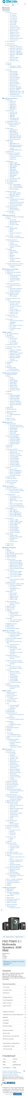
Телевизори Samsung (15, 275)
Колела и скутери (14, 823)
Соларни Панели (11, 700)
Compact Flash (13, 535)
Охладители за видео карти (14, 123)
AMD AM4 (12, 115)
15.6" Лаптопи (13, 16)
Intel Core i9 (13, 104)
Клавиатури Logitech (15, 395)
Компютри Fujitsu (14, 57)
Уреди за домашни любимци (14, 796)
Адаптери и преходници (13, 892)
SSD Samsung (13, 170)
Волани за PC (13, 469)
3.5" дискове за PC (14, 496)
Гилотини (9, 730)
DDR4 (11, 142)
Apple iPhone (13, 250)
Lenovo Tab (13, 220)
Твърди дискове (11, 494)
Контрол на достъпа (12, 695)
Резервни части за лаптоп (16, 38)
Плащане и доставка (7, 1071)
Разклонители (10, 697)
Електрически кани (14, 761)
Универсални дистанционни (14, 272)
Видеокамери (10, 270)
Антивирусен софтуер (15, 66)
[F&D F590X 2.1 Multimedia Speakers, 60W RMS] (14, 923)
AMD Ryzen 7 (13, 107)
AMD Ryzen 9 (13, 109)
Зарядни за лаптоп (14, 32)
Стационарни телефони (13, 739)
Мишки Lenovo (13, 386)
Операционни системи (15, 67)
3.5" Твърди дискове (12, 180)
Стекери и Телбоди (11, 701)
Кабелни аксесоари (12, 902)
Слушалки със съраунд (16, 455)
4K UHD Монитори (14, 94)
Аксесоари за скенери (15, 682)
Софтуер (9, 64)
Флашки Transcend (14, 530)
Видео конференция (15, 414)
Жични (11, 377)
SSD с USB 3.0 (13, 510)
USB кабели (10, 890)
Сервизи (15, 1071)
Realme (12, 256)
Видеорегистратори (15, 869)
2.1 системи (13, 340)
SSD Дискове (10, 161)
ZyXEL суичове (13, 599)
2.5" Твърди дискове (12, 181)
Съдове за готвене (14, 847)
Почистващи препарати (13, 880)
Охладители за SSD (15, 178)
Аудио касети (10, 543)
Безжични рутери (11, 559)
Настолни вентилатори (12, 784)
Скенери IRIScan (14, 680)
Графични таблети (11, 420)
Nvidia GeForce (14, 130)
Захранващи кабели (12, 900)
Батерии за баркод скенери (17, 719)
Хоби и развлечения (12, 820)
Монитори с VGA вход (15, 86)
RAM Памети (10, 140)
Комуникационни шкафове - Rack (15, 583)
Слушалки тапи (14, 360)
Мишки (8, 376)
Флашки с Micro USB (15, 523)
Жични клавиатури (14, 400)
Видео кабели (10, 897)
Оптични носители (14, 492)
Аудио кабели (10, 895)
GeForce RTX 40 (14, 133)
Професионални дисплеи (13, 283)
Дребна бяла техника (12, 802)
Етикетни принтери (11, 646)
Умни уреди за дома (12, 794)
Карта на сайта (6, 1074)
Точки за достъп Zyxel (15, 576)
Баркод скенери (11, 717)
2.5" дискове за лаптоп (15, 497)
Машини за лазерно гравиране (14, 638)
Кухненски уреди (11, 752)
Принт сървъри (10, 607)
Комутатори (10, 591)
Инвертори (12, 708)
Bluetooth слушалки (15, 354)
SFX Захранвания (14, 189)
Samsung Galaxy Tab (15, 221)
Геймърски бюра (11, 476)
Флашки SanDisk (14, 529)
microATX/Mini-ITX (14, 120)
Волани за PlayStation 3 (16, 470)
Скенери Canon (14, 677)
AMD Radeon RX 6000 (15, 136)
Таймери (9, 841)
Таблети (9, 218)
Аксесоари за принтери (16, 633)
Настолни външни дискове (16, 505)
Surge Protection (11, 711)
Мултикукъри (13, 773)
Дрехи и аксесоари (11, 482)
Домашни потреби (11, 843)
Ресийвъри (12, 870)
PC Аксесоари (10, 211)
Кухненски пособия (15, 846)
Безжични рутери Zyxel (15, 562)
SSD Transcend (14, 173)
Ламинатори (10, 733)
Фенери (12, 817)
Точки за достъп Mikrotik (16, 574)
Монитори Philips (14, 82)
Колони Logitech (14, 343)
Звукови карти (10, 151)
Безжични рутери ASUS (16, 560)
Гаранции (9, 63)
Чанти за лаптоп (14, 40)
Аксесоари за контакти (12, 852)
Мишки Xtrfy (13, 433)
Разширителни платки (12, 121)
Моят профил (13, 1074)
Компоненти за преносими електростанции (16, 791)
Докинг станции (14, 30)
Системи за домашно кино (13, 298)
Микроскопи (13, 833)
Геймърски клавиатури (15, 403)
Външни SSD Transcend (16, 516)
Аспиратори (13, 753)
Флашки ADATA (14, 524)
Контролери (10, 445)
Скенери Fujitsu (14, 679)
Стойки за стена (14, 312)
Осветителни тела (11, 837)
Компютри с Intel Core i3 (16, 46)
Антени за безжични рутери (17, 568)
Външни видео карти (15, 139)
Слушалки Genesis (14, 463)
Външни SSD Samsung (15, 513)
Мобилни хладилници (12, 783)
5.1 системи (13, 341)
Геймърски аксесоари (12, 480)
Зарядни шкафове (11, 555)
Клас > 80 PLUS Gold (15, 184)
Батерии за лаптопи (15, 29)
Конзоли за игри (11, 315)
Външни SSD (10, 508)
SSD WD (12, 176)
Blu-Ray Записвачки (15, 210)
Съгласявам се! (17, 1094)
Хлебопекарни (13, 780)
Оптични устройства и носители (15, 489)
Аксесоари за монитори (16, 96)
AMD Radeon (13, 131)
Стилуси (12, 243)
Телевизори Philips (14, 278)
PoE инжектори (10, 627)
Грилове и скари (14, 758)
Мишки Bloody (13, 382)
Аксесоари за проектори (16, 288)
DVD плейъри (13, 296)
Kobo (11, 231)
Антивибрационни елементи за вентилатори (17, 199)
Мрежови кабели (11, 906)
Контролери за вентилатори (17, 202)
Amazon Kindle (13, 228)
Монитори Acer (14, 71)
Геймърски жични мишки (16, 425)
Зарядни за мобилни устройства (15, 263)
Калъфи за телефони (15, 261)
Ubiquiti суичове (14, 597)
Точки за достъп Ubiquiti (16, 571)
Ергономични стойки (15, 301)
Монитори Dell (13, 76)
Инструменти (10, 721)
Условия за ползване (7, 1072)
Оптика (8, 828)
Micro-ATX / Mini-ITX (15, 194)
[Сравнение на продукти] (25, 4)
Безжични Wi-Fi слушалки (16, 353)
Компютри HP (13, 59)
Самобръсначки (14, 814)
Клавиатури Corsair (15, 398)
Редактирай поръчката (8, 1075)
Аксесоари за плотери (15, 667)
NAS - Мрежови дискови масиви (15, 553)
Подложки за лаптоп (15, 35)
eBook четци (10, 226)
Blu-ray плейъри (14, 294)
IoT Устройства (10, 552)
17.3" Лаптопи (13, 18)
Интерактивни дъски (12, 713)
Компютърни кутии (11, 191)
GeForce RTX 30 (14, 134)
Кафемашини (13, 763)
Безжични (12, 379)
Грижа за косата (14, 803)
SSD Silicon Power (14, 172)
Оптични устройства (12, 206)
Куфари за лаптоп (14, 33)
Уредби (8, 363)
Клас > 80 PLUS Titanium (16, 187)
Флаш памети (10, 518)
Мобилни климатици (12, 781)
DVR (8, 549)
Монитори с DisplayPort (16, 88)
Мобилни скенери (14, 671)
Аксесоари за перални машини (15, 853)
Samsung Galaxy (14, 252)
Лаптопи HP (13, 24)
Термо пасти (13, 159)
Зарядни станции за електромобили (12, 692)
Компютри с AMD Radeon (16, 53)
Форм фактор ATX (14, 118)
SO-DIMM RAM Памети (16, 150)
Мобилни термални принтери (14, 660)
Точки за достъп (11, 570)
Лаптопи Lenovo (14, 26)
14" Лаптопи (13, 15)
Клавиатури (10, 393)
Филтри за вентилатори (16, 205)
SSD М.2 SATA (13, 166)
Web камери (10, 413)
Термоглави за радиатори (13, 882)
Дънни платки (10, 110)
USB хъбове (10, 407)
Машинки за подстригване (16, 808)
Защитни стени (10, 609)
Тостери (12, 778)
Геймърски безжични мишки (17, 426)
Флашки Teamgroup (15, 532)
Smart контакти (13, 698)
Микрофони (10, 362)
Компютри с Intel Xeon (15, 51)
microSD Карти (13, 538)
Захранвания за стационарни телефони (16, 746)
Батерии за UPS (14, 707)
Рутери (8, 577)
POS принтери (13, 647)
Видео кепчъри (10, 418)
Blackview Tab (13, 223)
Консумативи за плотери (16, 668)
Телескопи (12, 834)
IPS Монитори (13, 85)
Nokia (11, 253)
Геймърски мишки (14, 388)
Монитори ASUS (14, 74)
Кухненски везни (14, 764)
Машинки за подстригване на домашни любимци (16, 798)
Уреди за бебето (14, 816)
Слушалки (9, 348)
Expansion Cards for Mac (16, 536)
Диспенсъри (13, 760)
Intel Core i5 (13, 101)
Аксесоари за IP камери (16, 620)
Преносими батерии (15, 864)
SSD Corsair (13, 169)
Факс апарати (10, 640)
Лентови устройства (12, 487)
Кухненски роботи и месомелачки (15, 766)
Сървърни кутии (14, 613)
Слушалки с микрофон (15, 350)
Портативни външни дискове (17, 506)
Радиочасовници (14, 369)
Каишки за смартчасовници (17, 237)
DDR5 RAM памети (15, 143)
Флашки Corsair (14, 526)
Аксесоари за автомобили (13, 867)
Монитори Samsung (15, 83)
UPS (8, 703)
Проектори (9, 286)
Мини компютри (11, 41)
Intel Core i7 (13, 103)
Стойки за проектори (15, 291)
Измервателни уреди (15, 724)
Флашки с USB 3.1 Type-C (16, 521)
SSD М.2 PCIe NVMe (15, 164)
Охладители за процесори (13, 153)
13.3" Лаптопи (13, 13)
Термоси (12, 849)
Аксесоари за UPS (14, 705)
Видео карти (10, 128)
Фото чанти (13, 326)
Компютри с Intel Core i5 (16, 48)
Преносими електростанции (14, 789)
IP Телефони (13, 740)
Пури (11, 840)
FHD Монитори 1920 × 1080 (17, 91)
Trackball (9, 391)
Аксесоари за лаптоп (15, 27)
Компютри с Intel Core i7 (16, 50)
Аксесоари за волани (15, 475)
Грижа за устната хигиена (16, 805)
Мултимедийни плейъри (13, 293)
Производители (17, 1072)
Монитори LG (13, 80)
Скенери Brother (14, 676)
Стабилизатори (10, 710)
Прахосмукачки (14, 811)
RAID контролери (14, 612)
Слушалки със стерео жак (16, 450)
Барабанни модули (15, 635)
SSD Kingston (13, 175)
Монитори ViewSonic (15, 77)
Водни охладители (14, 154)
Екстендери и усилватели (13, 899)
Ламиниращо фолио (15, 734)
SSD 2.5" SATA (13, 163)
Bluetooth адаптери (11, 409)
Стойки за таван (14, 313)
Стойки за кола (13, 244)
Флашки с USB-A (14, 520)
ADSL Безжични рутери (16, 567)
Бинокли (12, 831)
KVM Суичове (10, 889)
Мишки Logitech (14, 380)
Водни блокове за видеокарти (14, 125)
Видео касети (10, 545)
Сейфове (9, 883)
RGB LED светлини (15, 196)
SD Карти (12, 540)
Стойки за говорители (15, 310)
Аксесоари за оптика (15, 830)
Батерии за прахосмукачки (16, 866)
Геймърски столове (12, 478)
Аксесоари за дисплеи (15, 285)
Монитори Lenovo (14, 79)
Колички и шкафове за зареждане (15, 216)
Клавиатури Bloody (14, 396)
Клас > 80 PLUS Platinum (16, 186)
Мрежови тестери (11, 606)
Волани (8, 467)
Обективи (12, 323)
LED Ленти (12, 213)
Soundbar (9, 366)
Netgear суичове (14, 596)
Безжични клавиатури (15, 401)
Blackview (12, 255)
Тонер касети (13, 637)
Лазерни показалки (11, 411)
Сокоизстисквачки (14, 775)
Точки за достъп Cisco (15, 573)
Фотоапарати (10, 319)
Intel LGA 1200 (13, 113)
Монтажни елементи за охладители (16, 156)
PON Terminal (10, 625)
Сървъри (9, 610)
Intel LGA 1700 (13, 112)
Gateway (9, 550)
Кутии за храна (13, 844)
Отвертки (12, 723)
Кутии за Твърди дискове (16, 503)
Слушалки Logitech (14, 464)
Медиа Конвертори (11, 557)
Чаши (11, 850)
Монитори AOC (14, 73)
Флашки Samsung (14, 527)
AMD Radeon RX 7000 (15, 137)
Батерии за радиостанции (16, 860)
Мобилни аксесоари (12, 240)
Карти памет (10, 533)
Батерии (9, 855)
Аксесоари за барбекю (12, 825)
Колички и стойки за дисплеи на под (15, 303)
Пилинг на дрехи (14, 810)
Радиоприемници (11, 367)
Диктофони (9, 335)
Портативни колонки (12, 344)
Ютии (11, 819)
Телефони (9, 249)
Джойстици (9, 446)
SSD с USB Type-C (14, 511)
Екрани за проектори (15, 290)
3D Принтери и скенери (13, 685)
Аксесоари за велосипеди (13, 873)
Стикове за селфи (14, 241)
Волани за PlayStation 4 (16, 472)
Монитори (9, 70)
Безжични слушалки (15, 453)
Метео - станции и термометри (15, 879)
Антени (11, 281)
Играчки (9, 885)
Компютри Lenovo (14, 60)
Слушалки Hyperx (14, 461)
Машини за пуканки (15, 770)
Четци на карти (14, 541)
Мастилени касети (14, 644)
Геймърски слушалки (15, 356)
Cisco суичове (13, 593)
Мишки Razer (13, 383)
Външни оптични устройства (17, 490)
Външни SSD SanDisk (15, 514)
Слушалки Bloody (14, 458)
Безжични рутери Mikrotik (16, 563)
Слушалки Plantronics (15, 466)
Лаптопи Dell (13, 23)
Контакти (16, 1075)
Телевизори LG (14, 276)
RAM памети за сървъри (16, 145)
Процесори (9, 100)
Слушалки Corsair (14, 460)
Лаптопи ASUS (13, 21)
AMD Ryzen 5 (13, 106)
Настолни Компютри (12, 45)
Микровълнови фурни (15, 772)
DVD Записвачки (14, 208)
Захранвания (10, 183)
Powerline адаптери (12, 623)
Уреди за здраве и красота (13, 800)
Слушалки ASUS (14, 456)
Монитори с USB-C (14, 90)
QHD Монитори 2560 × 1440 (17, 93)
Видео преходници (14, 893)
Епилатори (12, 807)
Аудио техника (10, 936)
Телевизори (10, 273)
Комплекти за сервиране (13, 827)
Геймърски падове (14, 434)
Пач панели (13, 587)
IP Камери (9, 618)
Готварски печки (14, 757)
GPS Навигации (14, 872)
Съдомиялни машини (15, 777)
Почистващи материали (13, 727)
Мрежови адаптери (11, 601)
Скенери (9, 670)
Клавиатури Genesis (15, 442)
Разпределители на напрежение (15, 589)
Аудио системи (10, 336)
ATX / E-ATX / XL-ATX (15, 193)
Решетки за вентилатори (16, 203)
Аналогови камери (14, 621)
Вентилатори (10, 197)
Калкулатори (10, 726)
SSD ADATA (13, 167)
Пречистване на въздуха (16, 813)
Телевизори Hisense (15, 280)
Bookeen (12, 230)
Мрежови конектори (15, 907)
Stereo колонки (13, 338)
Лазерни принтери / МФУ (13, 632)
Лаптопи (9, 12)
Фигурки (12, 483)
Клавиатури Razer (14, 443)
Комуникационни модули (13, 628)
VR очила (9, 416)
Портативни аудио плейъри (14, 346)
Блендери (12, 755)
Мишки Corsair (13, 385)
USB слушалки (13, 452)
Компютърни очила (12, 374)
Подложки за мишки (15, 390)
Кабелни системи (11, 582)
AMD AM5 (12, 116)
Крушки (12, 838)
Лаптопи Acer (13, 20)
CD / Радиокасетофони (13, 333)
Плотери (9, 665)
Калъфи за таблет (14, 224)
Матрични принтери (12, 655)
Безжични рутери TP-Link (16, 565)
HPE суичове (13, 594)
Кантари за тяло (11, 750)
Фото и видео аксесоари (16, 325)
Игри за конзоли (14, 316)
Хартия (8, 683)
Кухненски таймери (15, 769)
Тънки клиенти (10, 43)
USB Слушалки (13, 351)
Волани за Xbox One (15, 473)
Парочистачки (10, 787)
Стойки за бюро (14, 309)
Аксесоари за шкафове (16, 585)
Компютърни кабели (12, 904)
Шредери (9, 729)
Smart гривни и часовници (13, 236)
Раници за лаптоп (14, 36)
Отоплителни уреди (12, 786)
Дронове (12, 822)
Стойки (8, 300)
